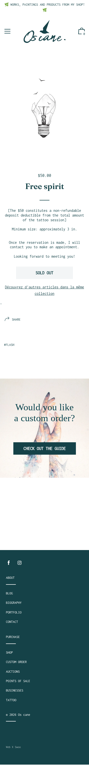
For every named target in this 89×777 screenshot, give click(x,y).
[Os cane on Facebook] (8, 563)
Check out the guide (44, 448)
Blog (9, 593)
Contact (12, 622)
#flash (9, 345)
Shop (9, 652)
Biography (14, 603)
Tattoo (11, 700)
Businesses (14, 690)
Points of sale (18, 681)
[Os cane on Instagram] (19, 563)
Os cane (24, 715)
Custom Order (16, 662)
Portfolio (14, 612)
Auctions (13, 671)
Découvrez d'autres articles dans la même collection (44, 290)
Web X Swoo (13, 747)
